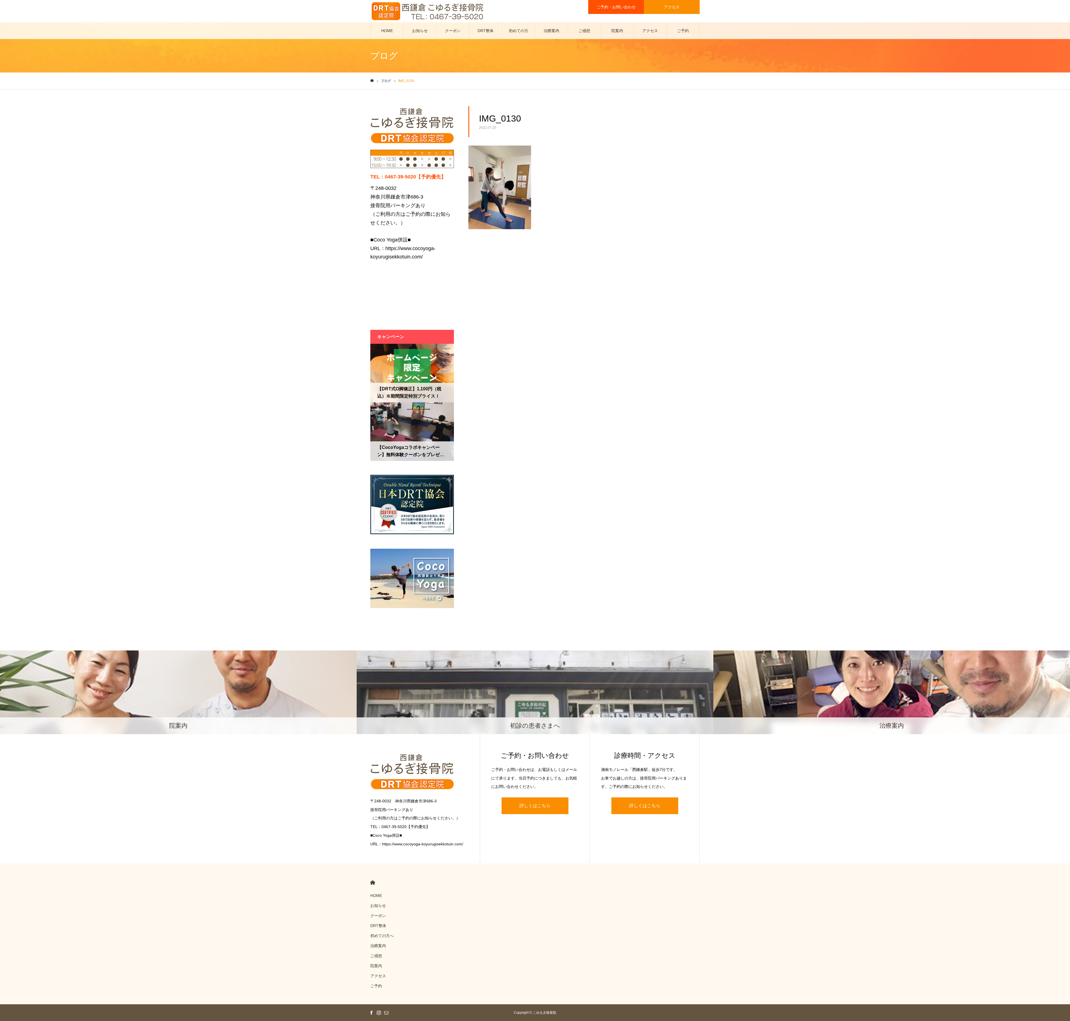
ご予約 (683, 30)
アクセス (672, 7)
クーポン (453, 30)
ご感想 (584, 30)
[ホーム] (372, 81)
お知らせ (420, 30)
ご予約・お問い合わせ (616, 7)
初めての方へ (518, 33)
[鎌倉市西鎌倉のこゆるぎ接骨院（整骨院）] (427, 11)
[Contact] (386, 1012)
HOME (387, 30)
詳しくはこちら (535, 805)
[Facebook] (371, 1012)
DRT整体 (485, 30)
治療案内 (551, 30)
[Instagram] (378, 1012)
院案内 (617, 30)
